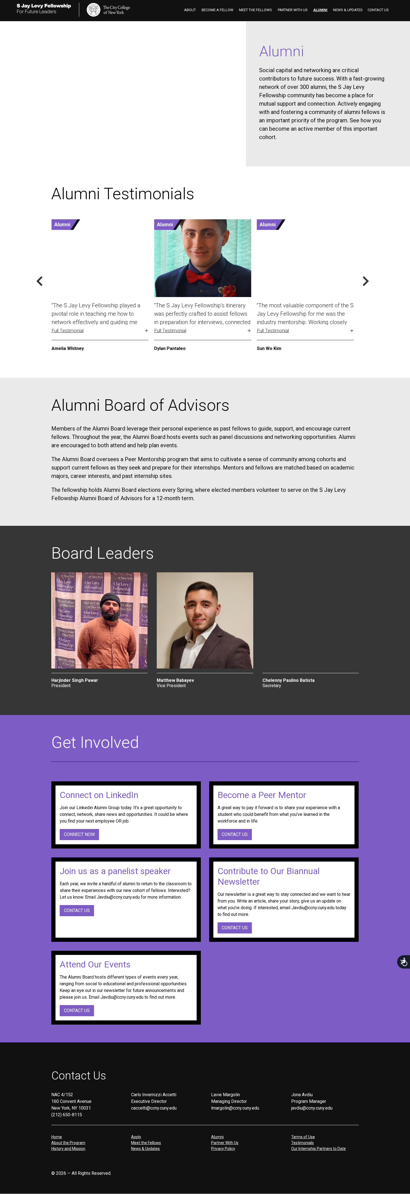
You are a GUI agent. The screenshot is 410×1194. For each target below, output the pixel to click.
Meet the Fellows (255, 10)
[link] (108, 10)
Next (366, 281)
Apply (136, 1137)
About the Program (68, 1142)
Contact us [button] (235, 834)
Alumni (320, 10)
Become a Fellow (217, 10)
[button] (99, 317)
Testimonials (302, 1142)
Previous (39, 281)
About (190, 10)
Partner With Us (293, 10)
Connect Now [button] (79, 834)
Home (56, 1137)
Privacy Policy (223, 1148)
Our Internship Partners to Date (318, 1148)
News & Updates (348, 10)
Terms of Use (303, 1137)
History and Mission (68, 1148)
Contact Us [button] (77, 910)
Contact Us (378, 10)
